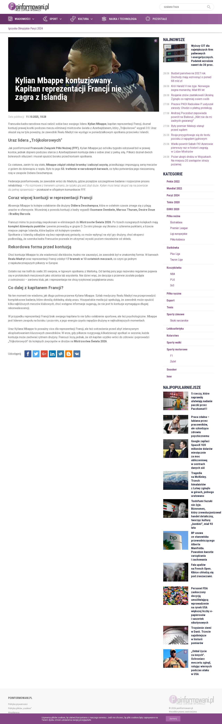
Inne (169, 376)
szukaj (208, 6)
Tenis (170, 307)
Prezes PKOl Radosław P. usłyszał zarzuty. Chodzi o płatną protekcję (192, 106)
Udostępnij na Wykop (60, 353)
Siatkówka (173, 247)
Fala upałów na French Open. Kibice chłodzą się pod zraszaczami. (202, 570)
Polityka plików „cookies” (20, 708)
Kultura (83, 19)
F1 (171, 355)
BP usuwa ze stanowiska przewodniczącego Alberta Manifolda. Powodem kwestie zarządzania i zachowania (202, 546)
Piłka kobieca (177, 239)
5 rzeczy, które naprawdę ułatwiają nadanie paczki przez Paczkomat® (201, 401)
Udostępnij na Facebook (27, 353)
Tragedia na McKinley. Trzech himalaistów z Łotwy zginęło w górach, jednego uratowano (202, 484)
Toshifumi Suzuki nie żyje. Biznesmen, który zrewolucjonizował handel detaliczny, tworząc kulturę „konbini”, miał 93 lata (202, 514)
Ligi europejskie (178, 233)
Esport (170, 300)
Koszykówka (174, 267)
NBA (172, 274)
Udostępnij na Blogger (68, 353)
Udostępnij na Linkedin (52, 353)
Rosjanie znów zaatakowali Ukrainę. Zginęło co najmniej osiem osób (192, 97)
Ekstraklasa (176, 222)
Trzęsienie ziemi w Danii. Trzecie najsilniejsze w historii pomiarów (201, 635)
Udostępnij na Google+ (44, 353)
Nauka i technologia (123, 19)
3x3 (172, 285)
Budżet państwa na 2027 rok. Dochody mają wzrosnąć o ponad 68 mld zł (191, 77)
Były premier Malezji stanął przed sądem (187, 127)
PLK (172, 279)
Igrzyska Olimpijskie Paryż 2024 (25, 28)
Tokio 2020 (173, 202)
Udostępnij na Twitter (36, 353)
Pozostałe (160, 19)
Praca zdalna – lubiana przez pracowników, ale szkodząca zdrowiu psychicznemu (200, 426)
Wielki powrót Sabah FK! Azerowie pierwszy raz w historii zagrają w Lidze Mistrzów (192, 147)
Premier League (179, 228)
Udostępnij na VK (76, 353)
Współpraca (13, 712)
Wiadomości (22, 19)
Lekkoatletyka (175, 328)
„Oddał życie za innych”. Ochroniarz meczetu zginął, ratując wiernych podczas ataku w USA (201, 662)
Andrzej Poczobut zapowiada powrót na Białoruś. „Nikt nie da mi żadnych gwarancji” (191, 116)
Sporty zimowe (175, 314)
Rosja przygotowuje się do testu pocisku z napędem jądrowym (190, 136)
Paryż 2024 (173, 195)
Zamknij (173, 719)
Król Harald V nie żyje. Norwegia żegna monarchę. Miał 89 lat (190, 88)
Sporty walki (174, 342)
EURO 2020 (173, 209)
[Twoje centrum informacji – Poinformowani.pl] (28, 6)
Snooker (172, 369)
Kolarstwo (173, 335)
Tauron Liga (176, 259)
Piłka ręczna (174, 293)
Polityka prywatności (18, 704)
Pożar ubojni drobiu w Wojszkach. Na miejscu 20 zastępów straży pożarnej (191, 160)
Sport (54, 19)
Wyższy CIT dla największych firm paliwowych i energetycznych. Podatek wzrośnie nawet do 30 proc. (202, 55)
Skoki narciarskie (179, 320)
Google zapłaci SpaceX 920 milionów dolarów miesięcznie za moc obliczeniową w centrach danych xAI (201, 454)
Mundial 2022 (174, 188)
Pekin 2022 (173, 181)
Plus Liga (175, 254)
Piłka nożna (173, 216)
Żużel (173, 361)
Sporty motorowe (177, 349)
